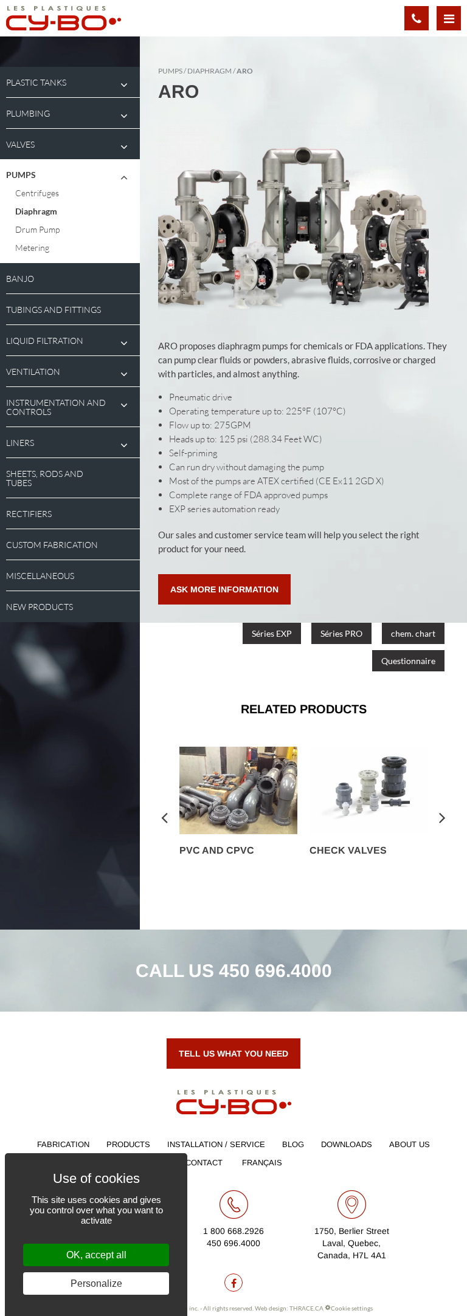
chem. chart (413, 633)
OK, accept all (96, 1255)
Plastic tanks (36, 82)
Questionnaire (408, 661)
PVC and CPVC (216, 850)
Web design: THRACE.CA (289, 1308)
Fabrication (63, 1144)
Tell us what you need (233, 1053)
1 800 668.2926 (233, 1231)
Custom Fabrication (52, 544)
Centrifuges (37, 192)
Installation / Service (216, 1144)
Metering (32, 247)
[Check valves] (368, 790)
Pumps (21, 174)
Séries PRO (341, 633)
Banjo (20, 278)
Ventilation (33, 371)
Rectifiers (29, 513)
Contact (204, 1162)
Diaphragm (36, 211)
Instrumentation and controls (56, 407)
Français (262, 1162)
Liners (20, 442)
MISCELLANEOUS (40, 575)
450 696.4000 (275, 971)
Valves (20, 144)
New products (39, 606)
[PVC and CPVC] (238, 790)
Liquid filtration (44, 340)
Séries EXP (272, 633)
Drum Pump (37, 229)
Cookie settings (352, 1308)
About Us (409, 1144)
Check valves (348, 850)
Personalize (96, 1283)
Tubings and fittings (53, 309)
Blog (293, 1144)
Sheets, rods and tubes (44, 478)
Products (128, 1144)
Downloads (346, 1144)
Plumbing (28, 113)
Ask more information (224, 589)
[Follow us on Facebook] (233, 1282)
